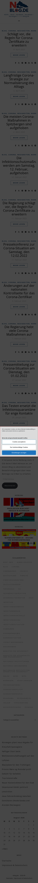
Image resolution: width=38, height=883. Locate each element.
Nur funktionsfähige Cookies (19, 447)
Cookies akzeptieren (19, 442)
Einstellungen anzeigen (19, 452)
